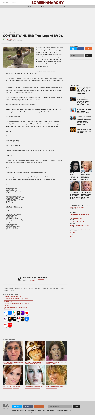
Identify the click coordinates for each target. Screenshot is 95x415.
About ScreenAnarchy (17, 410)
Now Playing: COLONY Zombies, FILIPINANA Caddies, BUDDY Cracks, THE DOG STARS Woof (84, 121)
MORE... (72, 236)
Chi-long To (18, 288)
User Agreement (51, 410)
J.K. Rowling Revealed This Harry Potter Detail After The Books (75, 196)
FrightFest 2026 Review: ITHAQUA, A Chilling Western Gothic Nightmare (83, 102)
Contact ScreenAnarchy (30, 410)
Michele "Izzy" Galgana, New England (79, 225)
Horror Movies (41, 6)
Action (62, 288)
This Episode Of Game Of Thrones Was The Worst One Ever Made (75, 176)
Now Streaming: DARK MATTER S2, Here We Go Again (84, 131)
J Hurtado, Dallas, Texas (76, 218)
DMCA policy (32, 280)
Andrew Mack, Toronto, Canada (78, 211)
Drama (6, 290)
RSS (39, 406)
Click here (41, 279)
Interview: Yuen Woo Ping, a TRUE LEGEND (15, 296)
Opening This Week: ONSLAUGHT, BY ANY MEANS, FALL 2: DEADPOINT (84, 91)
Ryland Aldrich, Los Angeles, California (80, 229)
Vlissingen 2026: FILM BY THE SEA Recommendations (84, 111)
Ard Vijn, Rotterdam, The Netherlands (79, 214)
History (12, 290)
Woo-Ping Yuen (8, 288)
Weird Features (31, 6)
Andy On (45, 288)
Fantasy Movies (64, 6)
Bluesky (18, 406)
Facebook (28, 406)
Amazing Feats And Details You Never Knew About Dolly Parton (86, 196)
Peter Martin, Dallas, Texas (76, 207)
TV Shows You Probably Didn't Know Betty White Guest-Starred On (86, 176)
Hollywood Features (52, 6)
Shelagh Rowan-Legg (75, 232)
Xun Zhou (37, 288)
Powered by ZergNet (62, 390)
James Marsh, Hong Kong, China (78, 221)
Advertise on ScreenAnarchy (64, 410)
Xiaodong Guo (54, 288)
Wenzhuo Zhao (28, 288)
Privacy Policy (41, 410)
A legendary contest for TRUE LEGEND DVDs (16, 298)
